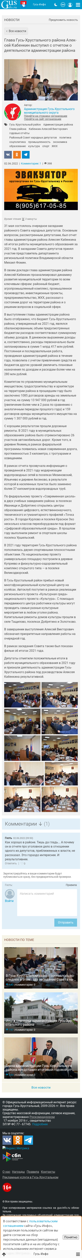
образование (17, 146)
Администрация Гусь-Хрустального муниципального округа (49, 110)
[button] (16, 31)
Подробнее (40, 1124)
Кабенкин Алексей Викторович (48, 129)
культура (34, 146)
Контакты (48, 1172)
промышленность (39, 142)
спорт (45, 146)
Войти (9, 901)
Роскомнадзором (42, 1117)
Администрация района (58, 124)
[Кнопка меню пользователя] (70, 4)
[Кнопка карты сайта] (78, 4)
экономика (60, 142)
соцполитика (17, 142)
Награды (18, 1172)
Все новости (41, 1087)
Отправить (65, 922)
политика (65, 137)
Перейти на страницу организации (45, 115)
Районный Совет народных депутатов (33, 137)
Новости (11, 20)
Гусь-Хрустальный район (25, 124)
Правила (71, 885)
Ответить (11, 863)
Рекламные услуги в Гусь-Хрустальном (30, 1177)
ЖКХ (55, 146)
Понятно (70, 1237)
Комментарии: (31, 163)
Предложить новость (63, 20)
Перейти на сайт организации (42, 119)
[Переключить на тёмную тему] (56, 4)
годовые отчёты (19, 133)
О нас (6, 1172)
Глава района (17, 129)
